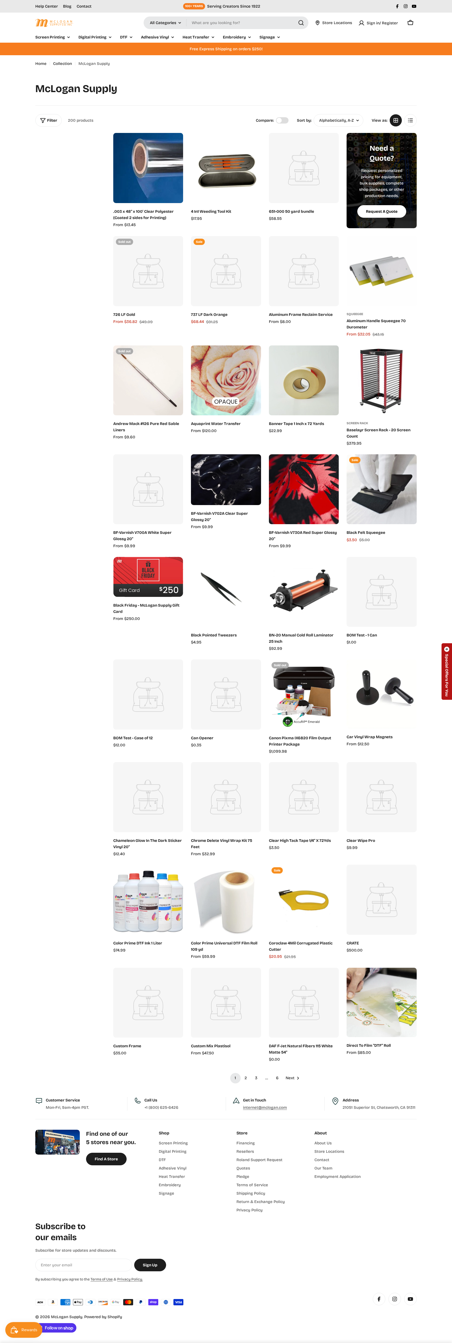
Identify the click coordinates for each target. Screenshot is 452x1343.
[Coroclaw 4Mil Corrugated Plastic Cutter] (304, 900)
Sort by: (304, 120)
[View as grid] (395, 120)
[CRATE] (382, 900)
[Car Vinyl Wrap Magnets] (382, 694)
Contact (84, 6)
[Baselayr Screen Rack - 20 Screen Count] (382, 380)
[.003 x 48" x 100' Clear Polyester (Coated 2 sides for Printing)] (148, 168)
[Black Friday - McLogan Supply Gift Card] (148, 577)
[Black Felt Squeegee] (382, 489)
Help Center (46, 6)
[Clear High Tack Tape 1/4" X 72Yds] (304, 797)
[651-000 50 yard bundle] (304, 168)
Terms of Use (102, 1279)
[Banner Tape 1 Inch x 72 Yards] (304, 380)
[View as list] (410, 120)
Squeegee (355, 314)
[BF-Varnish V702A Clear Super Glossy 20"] (226, 479)
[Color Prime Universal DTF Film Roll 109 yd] (226, 900)
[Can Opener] (226, 694)
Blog (67, 6)
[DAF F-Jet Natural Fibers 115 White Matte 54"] (304, 1003)
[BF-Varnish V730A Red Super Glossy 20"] (304, 489)
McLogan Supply (66, 1316)
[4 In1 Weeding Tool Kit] (226, 168)
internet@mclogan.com (265, 1107)
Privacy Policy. (130, 1279)
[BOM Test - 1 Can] (382, 592)
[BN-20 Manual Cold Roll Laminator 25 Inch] (304, 592)
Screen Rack (357, 423)
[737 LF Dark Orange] (226, 271)
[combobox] (226, 22)
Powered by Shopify (103, 1316)
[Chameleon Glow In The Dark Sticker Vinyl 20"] (148, 797)
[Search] (301, 23)
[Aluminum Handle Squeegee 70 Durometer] (382, 271)
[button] (447, 671)
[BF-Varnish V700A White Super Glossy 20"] (148, 489)
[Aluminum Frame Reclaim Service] (304, 271)
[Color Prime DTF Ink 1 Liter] (148, 900)
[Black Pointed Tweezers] (226, 592)
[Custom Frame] (148, 1003)
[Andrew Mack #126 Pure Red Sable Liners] (148, 380)
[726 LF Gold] (148, 271)
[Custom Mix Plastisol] (226, 1003)
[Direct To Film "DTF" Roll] (382, 1002)
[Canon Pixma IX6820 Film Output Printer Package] (304, 694)
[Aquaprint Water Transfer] (226, 380)
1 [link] (235, 1078)
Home (41, 63)
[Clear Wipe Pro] (382, 797)
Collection (62, 63)
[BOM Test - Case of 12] (148, 694)
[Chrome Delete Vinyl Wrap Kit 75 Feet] (226, 797)
